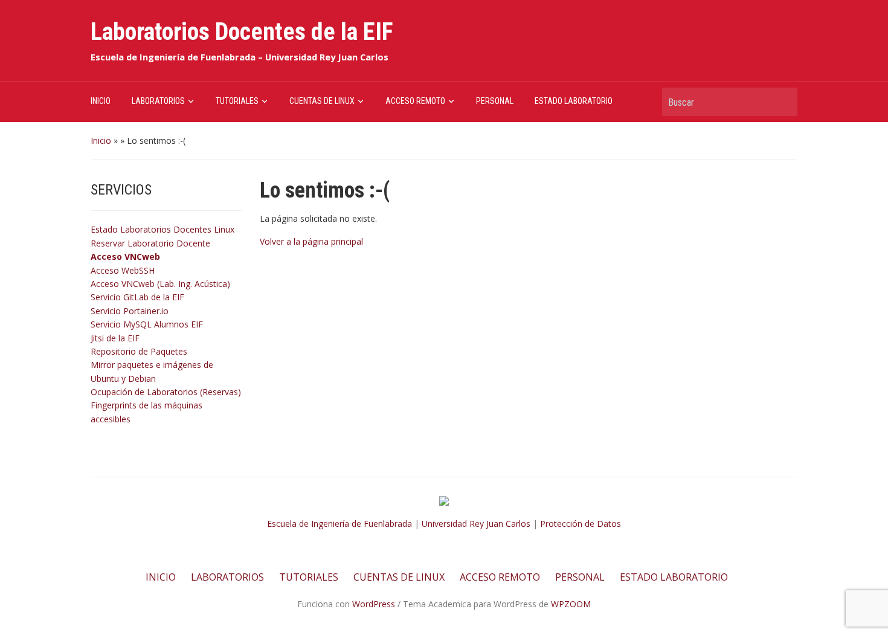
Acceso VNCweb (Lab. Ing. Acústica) (160, 283)
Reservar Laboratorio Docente (150, 243)
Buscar (782, 101)
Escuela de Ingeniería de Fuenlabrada (339, 523)
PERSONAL (494, 101)
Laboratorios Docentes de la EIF (242, 32)
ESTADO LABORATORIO (574, 101)
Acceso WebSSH (123, 270)
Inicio (101, 140)
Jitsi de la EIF (115, 338)
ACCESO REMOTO (415, 101)
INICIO (101, 101)
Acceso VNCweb (125, 256)
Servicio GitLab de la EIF (137, 297)
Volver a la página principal (311, 241)
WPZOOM (571, 604)
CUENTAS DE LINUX (322, 101)
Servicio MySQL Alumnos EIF (147, 324)
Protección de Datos (580, 523)
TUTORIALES (237, 101)
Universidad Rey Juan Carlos (476, 523)
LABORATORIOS (158, 101)
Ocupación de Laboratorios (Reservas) (166, 392)
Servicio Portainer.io (130, 311)
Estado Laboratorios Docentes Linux (162, 229)
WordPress (373, 604)
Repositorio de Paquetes (139, 351)
